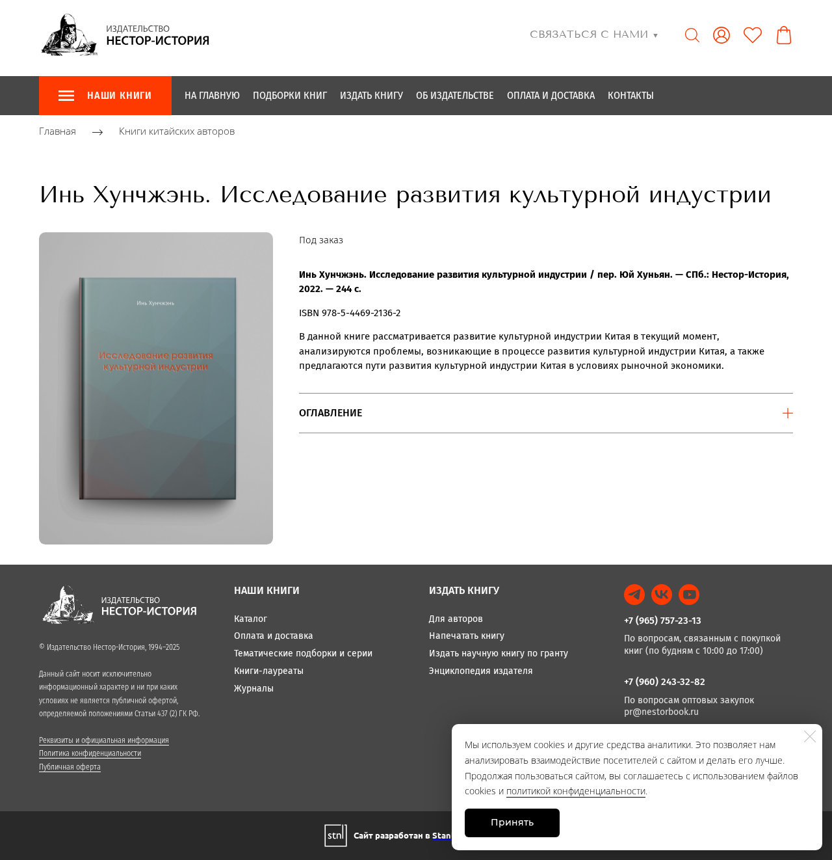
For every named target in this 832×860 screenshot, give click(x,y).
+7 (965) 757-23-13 (662, 620)
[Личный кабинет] (721, 35)
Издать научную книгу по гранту (498, 653)
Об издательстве (455, 95)
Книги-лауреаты (269, 671)
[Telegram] (634, 594)
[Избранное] (753, 35)
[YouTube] (689, 594)
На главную (212, 95)
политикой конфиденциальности (575, 791)
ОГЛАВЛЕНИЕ (330, 413)
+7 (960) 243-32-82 (664, 682)
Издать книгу (371, 95)
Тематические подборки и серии (303, 653)
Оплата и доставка (551, 95)
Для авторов (456, 619)
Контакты (631, 95)
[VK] (661, 594)
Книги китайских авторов (177, 131)
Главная (57, 131)
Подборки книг (290, 95)
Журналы (254, 688)
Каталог (250, 619)
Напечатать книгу (466, 635)
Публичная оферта (70, 767)
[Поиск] (692, 35)
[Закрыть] (810, 736)
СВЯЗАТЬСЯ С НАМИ (594, 34)
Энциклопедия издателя (481, 671)
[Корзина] (784, 35)
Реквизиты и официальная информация (104, 740)
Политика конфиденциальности (90, 753)
